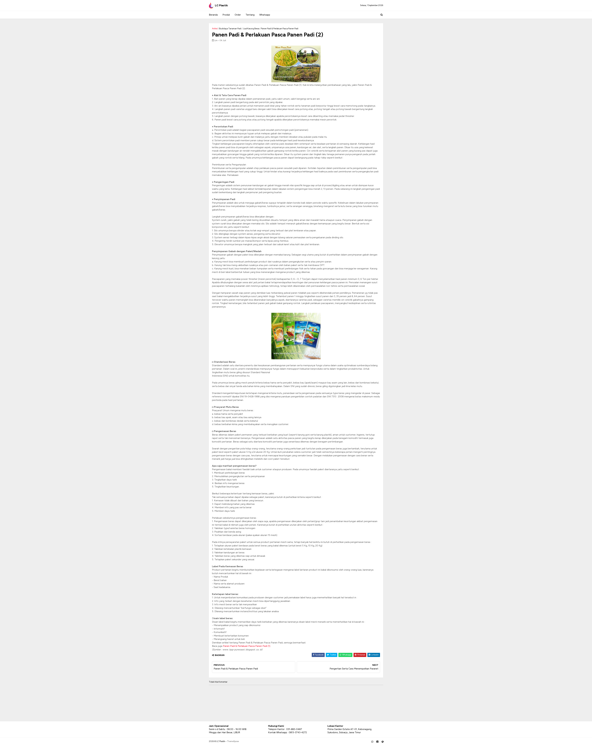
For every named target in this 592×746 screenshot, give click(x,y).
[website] (383, 741)
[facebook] (377, 741)
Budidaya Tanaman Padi (230, 28)
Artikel (215, 28)
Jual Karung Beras (251, 28)
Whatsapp (264, 14)
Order (238, 14)
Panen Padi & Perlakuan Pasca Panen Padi (279, 28)
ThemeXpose (233, 741)
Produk (226, 14)
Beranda (213, 14)
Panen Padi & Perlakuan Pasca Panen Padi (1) (246, 646)
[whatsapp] (372, 741)
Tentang (250, 14)
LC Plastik (221, 5)
